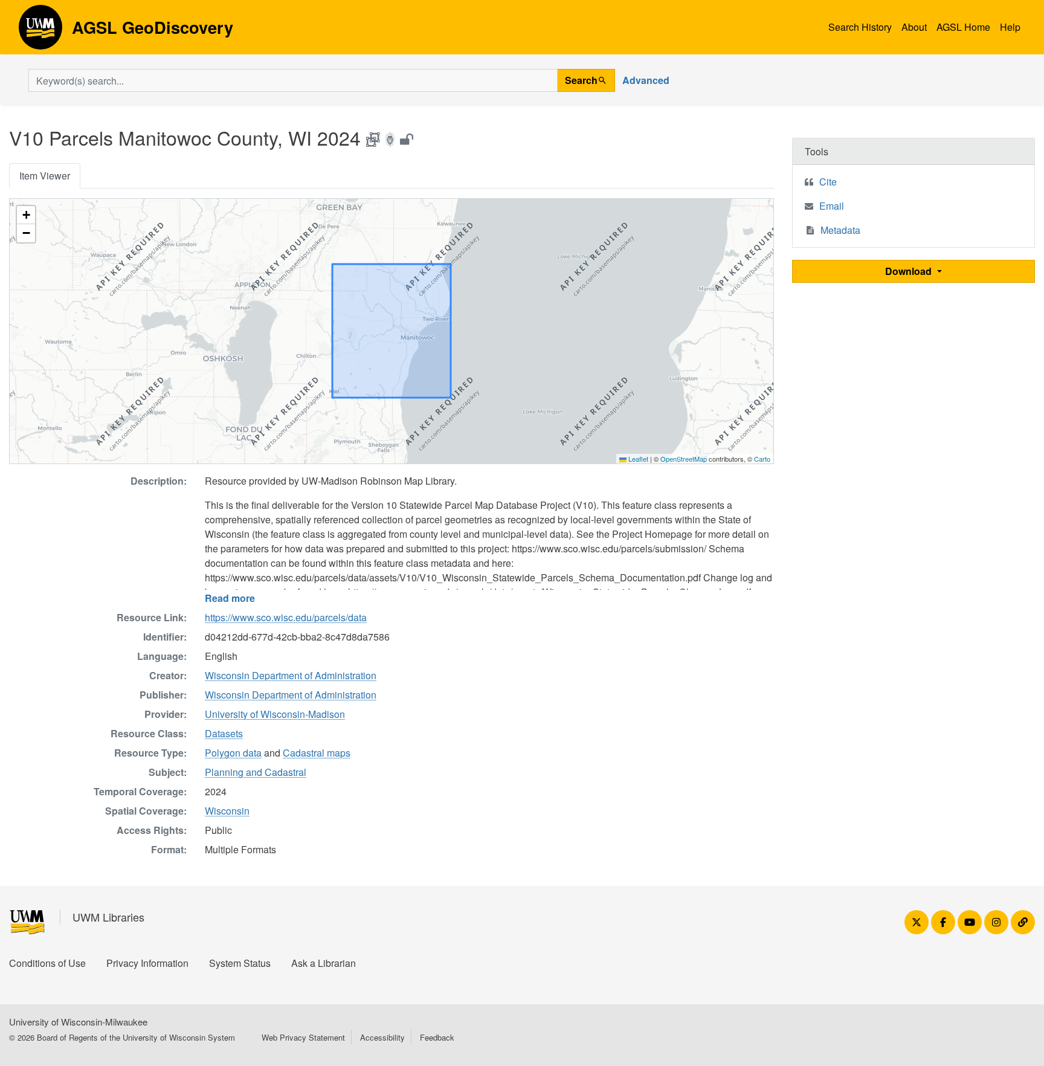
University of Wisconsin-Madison (275, 714)
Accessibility (382, 1037)
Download (909, 271)
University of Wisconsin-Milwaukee (78, 1021)
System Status (240, 963)
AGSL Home (963, 27)
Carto (762, 459)
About (914, 27)
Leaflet (637, 459)
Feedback (437, 1037)
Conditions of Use (47, 963)
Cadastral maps (316, 753)
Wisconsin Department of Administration (290, 675)
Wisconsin (227, 811)
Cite (828, 182)
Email (831, 206)
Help (1010, 27)
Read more (230, 598)
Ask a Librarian (323, 963)
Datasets (224, 733)
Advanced (645, 80)
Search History (860, 27)
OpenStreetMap (683, 459)
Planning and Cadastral (255, 772)
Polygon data (233, 753)
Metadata (840, 230)
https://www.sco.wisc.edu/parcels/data (286, 617)
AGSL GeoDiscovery (40, 31)
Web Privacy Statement (303, 1037)
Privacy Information (147, 963)
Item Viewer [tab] (44, 176)
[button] (26, 215)
